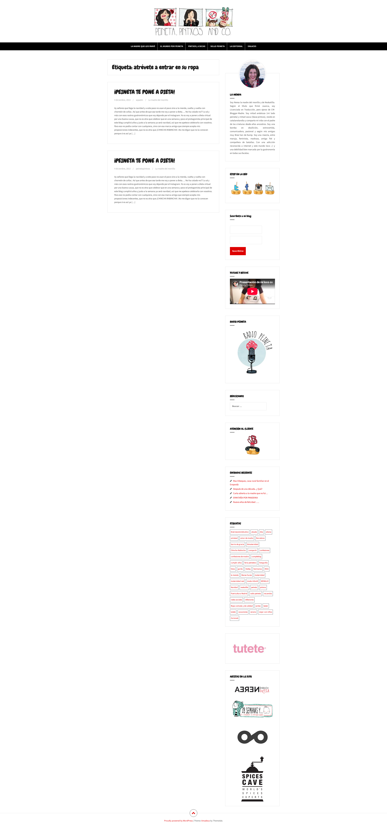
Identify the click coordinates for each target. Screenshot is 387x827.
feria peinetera (250, 562)
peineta (254, 587)
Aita (261, 532)
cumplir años (236, 562)
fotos (233, 569)
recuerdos (268, 593)
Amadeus (205, 820)
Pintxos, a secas (196, 46)
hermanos (258, 569)
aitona (268, 532)
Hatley (248, 569)
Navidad (234, 587)
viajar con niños (265, 612)
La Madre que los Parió (143, 46)
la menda (235, 575)
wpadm (139, 100)
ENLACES (252, 46)
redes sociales (236, 599)
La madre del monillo (158, 100)
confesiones (264, 550)
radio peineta (255, 593)
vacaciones (242, 612)
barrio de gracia (237, 544)
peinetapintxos (143, 168)
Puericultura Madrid (239, 593)
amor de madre (246, 538)
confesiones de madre (240, 556)
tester (265, 606)
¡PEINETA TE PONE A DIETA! (144, 92)
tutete (233, 612)
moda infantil (252, 581)
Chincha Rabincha (238, 550)
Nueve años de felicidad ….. (246, 502)
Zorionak (234, 618)
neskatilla (244, 587)
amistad (234, 538)
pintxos (263, 587)
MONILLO (264, 581)
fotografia (263, 562)
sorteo (258, 606)
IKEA (266, 569)
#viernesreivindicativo (240, 532)
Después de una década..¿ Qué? (247, 489)
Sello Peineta (217, 46)
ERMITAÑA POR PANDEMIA (245, 497)
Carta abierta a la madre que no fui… (250, 493)
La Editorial (236, 46)
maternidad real (237, 581)
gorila (240, 569)
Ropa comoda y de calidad (242, 606)
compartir (253, 550)
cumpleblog (256, 556)
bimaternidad (252, 544)
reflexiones (249, 599)
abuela (254, 532)
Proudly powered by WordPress (178, 820)
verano (253, 612)
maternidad (259, 575)
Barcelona (260, 538)
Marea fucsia (246, 575)
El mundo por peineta (171, 46)
